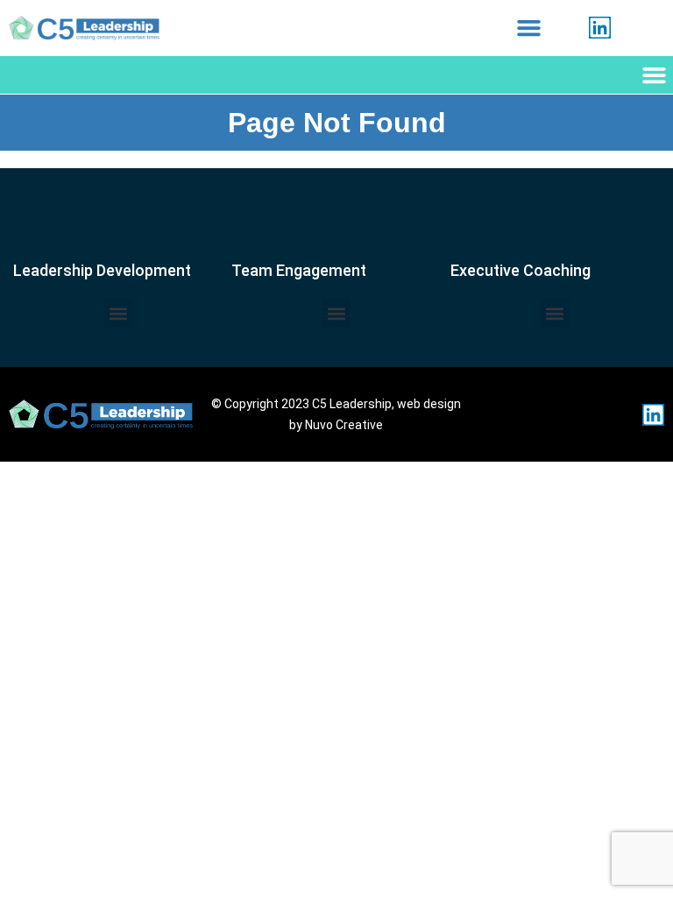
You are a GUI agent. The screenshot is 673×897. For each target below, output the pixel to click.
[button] (529, 28)
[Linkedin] (600, 28)
